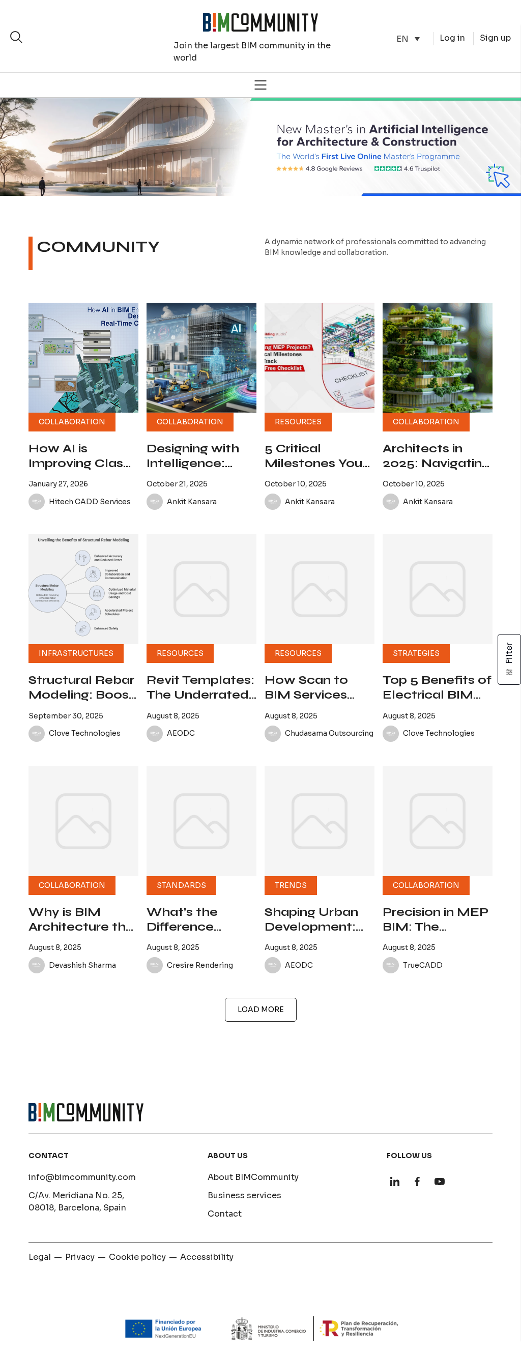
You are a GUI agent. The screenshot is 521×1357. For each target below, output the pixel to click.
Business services (244, 1195)
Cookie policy (137, 1257)
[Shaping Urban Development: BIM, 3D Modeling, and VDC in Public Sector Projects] (319, 821)
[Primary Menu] (260, 85)
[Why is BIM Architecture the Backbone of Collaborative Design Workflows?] (83, 821)
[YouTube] (439, 1181)
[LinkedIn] (395, 1181)
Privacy (80, 1257)
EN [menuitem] (402, 38)
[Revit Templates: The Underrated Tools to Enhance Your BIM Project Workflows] (201, 589)
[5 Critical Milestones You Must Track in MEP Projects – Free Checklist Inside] (319, 358)
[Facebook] (417, 1181)
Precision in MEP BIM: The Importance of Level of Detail (435, 934)
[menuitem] (408, 39)
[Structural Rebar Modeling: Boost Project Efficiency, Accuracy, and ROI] (83, 589)
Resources (298, 421)
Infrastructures (76, 653)
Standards (181, 885)
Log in (452, 38)
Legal (39, 1257)
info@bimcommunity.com (82, 1177)
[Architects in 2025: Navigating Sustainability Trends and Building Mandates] (438, 358)
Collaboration (72, 421)
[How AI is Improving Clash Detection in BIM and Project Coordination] (83, 358)
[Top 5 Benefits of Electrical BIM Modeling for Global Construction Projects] (438, 589)
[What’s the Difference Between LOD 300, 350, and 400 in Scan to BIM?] (201, 821)
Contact (225, 1213)
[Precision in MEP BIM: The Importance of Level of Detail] (438, 821)
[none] (408, 39)
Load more (261, 1009)
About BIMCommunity (253, 1177)
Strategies (416, 653)
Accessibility (207, 1257)
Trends (291, 885)
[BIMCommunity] (260, 22)
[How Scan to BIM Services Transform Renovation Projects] (319, 589)
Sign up (495, 38)
